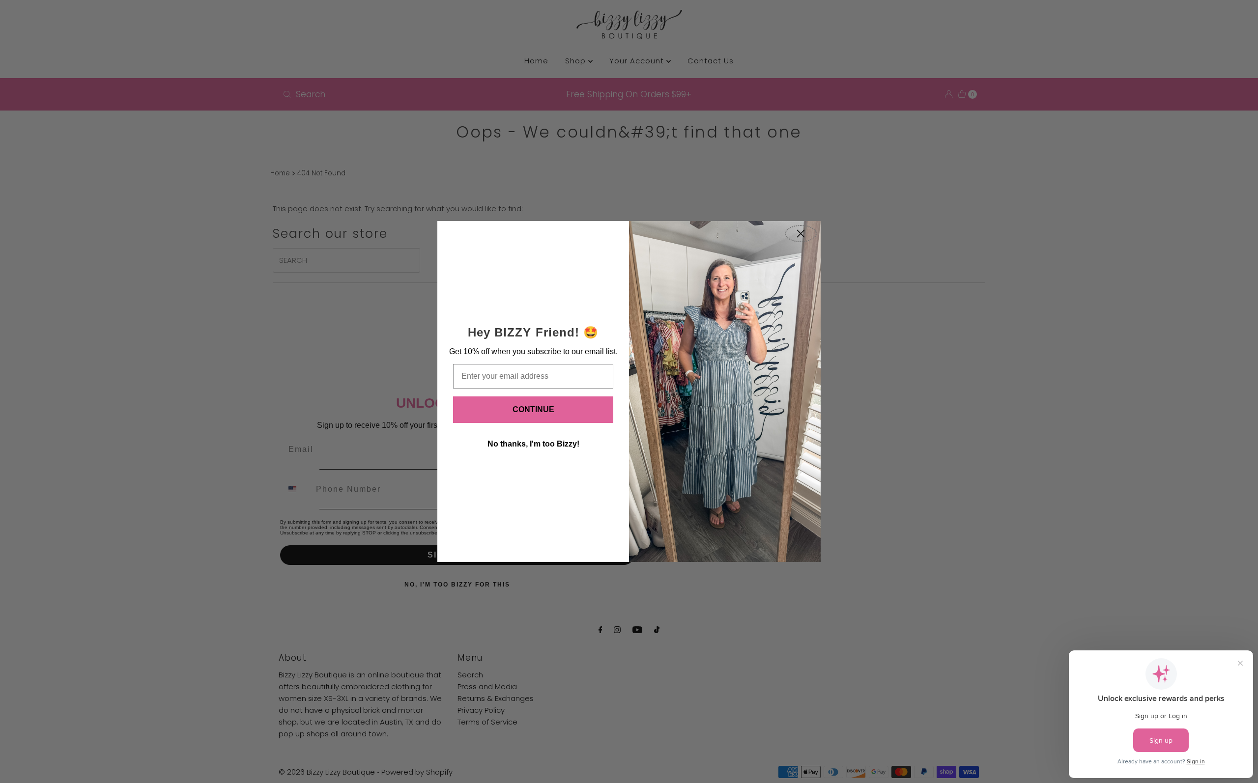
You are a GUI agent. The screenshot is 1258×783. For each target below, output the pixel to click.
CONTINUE (533, 409)
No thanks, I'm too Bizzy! (533, 444)
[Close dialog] (801, 233)
